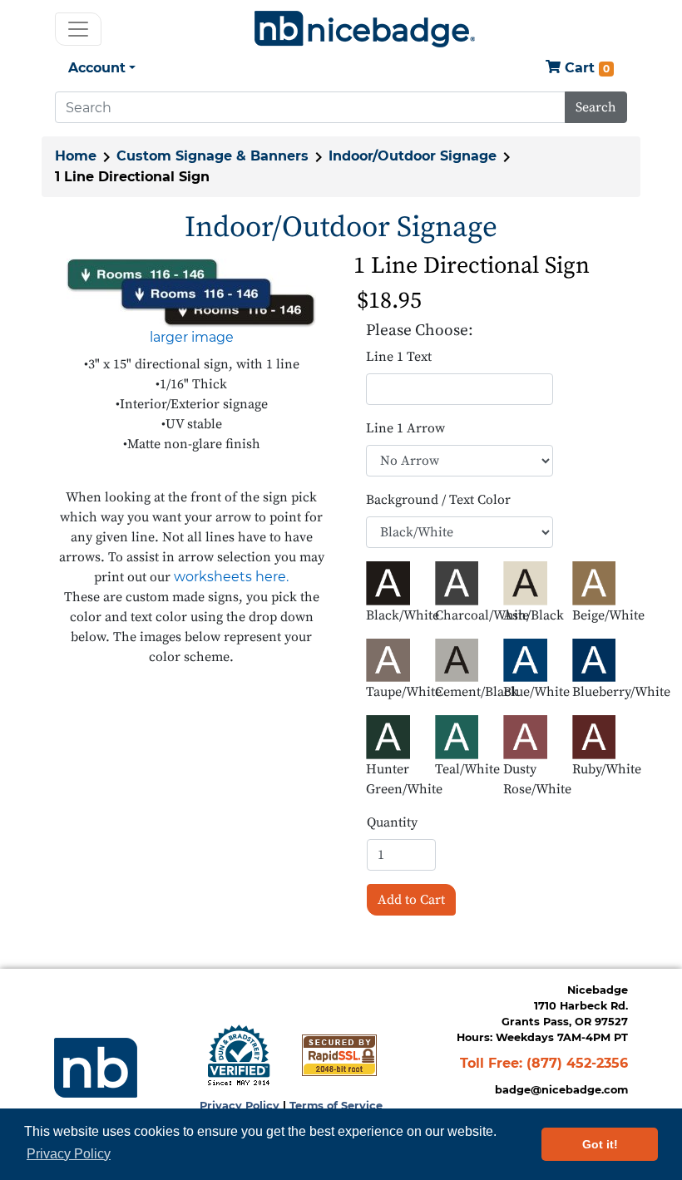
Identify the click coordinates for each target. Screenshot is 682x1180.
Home (75, 156)
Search (596, 107)
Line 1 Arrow (405, 428)
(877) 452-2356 (577, 1063)
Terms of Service (336, 1105)
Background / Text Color (438, 499)
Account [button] (97, 68)
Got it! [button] (600, 1144)
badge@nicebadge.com (561, 1090)
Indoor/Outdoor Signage (413, 156)
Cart (585, 68)
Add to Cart (411, 899)
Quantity (392, 822)
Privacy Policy (239, 1105)
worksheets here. (231, 577)
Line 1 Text (399, 356)
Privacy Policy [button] (69, 1154)
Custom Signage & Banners (212, 156)
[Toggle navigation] (78, 29)
